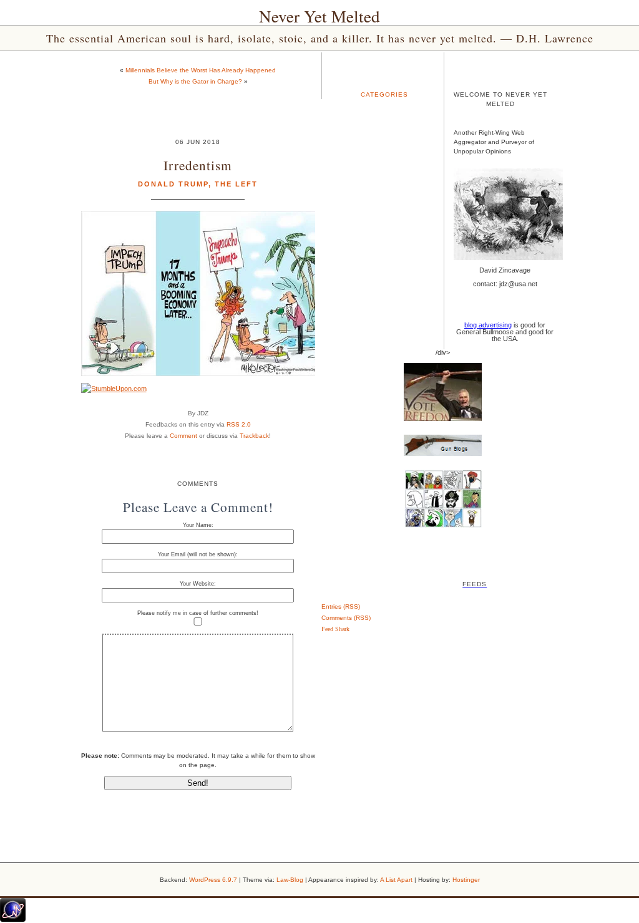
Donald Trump (173, 184)
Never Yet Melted (319, 16)
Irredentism (197, 165)
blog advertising (488, 325)
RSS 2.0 (239, 424)
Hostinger (466, 879)
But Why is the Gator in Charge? (195, 81)
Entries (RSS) (340, 606)
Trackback (254, 435)
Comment (183, 435)
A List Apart (396, 879)
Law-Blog (289, 879)
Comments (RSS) (346, 617)
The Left (236, 184)
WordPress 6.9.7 (213, 879)
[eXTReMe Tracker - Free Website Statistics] (13, 919)
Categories (384, 94)
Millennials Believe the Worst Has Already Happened (200, 70)
